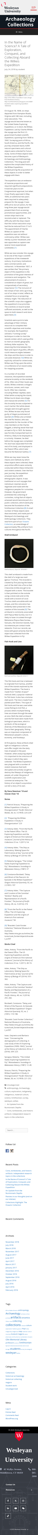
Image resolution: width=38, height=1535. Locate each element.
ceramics (25, 1317)
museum (14, 1334)
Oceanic (30, 1337)
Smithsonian (16, 1098)
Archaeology (24, 1088)
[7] (30, 452)
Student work (11, 1385)
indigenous (9, 1094)
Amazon (15, 1310)
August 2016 (11, 1280)
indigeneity (26, 1091)
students (15, 1348)
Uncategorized (13, 1085)
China (7, 1321)
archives (8, 1318)
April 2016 (10, 1287)
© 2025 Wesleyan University (18, 1529)
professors (10, 1343)
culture (8, 1091)
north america (16, 1337)
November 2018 (12, 1242)
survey (25, 1098)
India (27, 1329)
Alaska (11, 1310)
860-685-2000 (34, 1473)
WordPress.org (12, 1418)
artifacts (16, 1317)
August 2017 (11, 1255)
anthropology (12, 1088)
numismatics (23, 1337)
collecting (17, 1321)
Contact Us (10, 1485)
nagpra (21, 1334)
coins (10, 1321)
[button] (34, 7)
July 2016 (9, 1283)
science (8, 1098)
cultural (23, 1325)
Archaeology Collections (20, 22)
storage (8, 1349)
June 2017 (10, 1258)
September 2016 (12, 1277)
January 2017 (11, 1267)
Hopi (24, 1328)
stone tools (26, 1346)
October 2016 (11, 1274)
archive (27, 1314)
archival (23, 1314)
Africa (7, 1310)
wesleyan (8, 1101)
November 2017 (12, 1251)
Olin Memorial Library (16, 1339)
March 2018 (11, 1248)
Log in (8, 1409)
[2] (16, 288)
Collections (10, 1372)
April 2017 (10, 1261)
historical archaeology (15, 1376)
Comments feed (12, 1415)
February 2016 (12, 1290)
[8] (25, 508)
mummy (8, 1334)
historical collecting (14, 1379)
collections (13, 1325)
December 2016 (12, 1271)
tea (26, 1349)
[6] (13, 417)
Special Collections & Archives (14, 1346)
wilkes (15, 1101)
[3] (15, 315)
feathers (15, 1329)
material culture (21, 1094)
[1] (15, 247)
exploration (16, 1091)
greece (20, 1329)
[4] (23, 358)
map (20, 1331)
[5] (26, 400)
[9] (26, 609)
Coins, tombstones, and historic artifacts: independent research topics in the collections (19, 1113)
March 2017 (11, 1264)
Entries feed (11, 1412)
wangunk (29, 1349)
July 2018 (9, 1245)
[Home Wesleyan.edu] (19, 1436)
